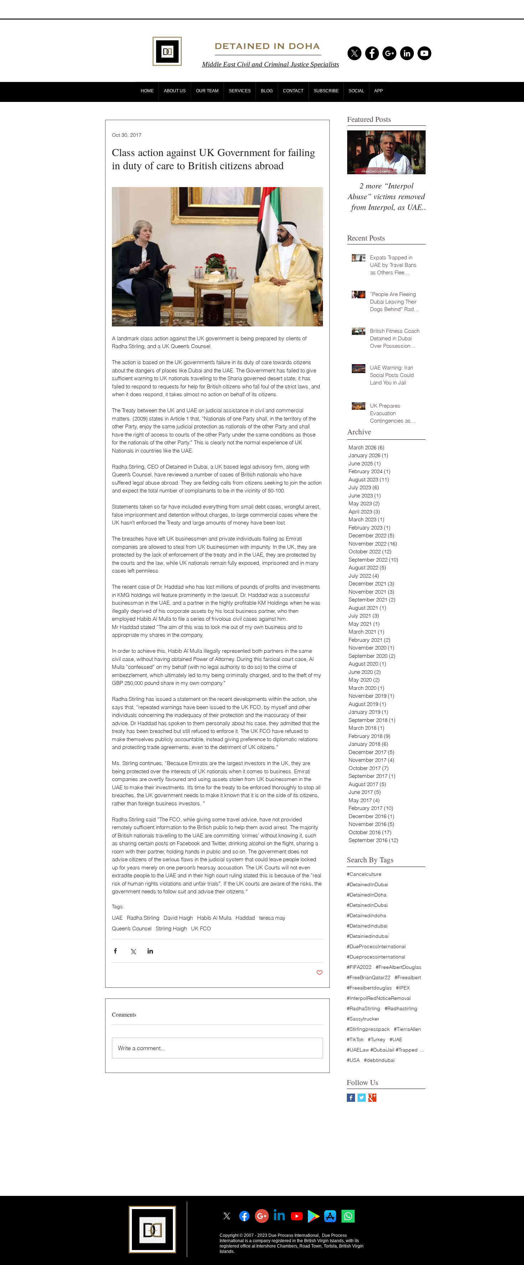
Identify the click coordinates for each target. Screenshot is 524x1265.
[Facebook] (244, 1216)
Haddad (245, 918)
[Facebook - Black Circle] (372, 53)
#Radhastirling (401, 1009)
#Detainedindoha (366, 916)
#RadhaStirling (363, 1009)
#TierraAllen (407, 1029)
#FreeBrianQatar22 (368, 978)
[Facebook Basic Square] (351, 1098)
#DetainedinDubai (367, 905)
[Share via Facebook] (115, 951)
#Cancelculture (364, 874)
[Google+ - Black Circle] (389, 53)
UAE (117, 918)
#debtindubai (379, 1060)
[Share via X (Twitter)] (132, 951)
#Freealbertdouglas (369, 988)
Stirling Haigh (171, 928)
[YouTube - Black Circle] (424, 53)
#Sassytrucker (363, 1019)
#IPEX (403, 988)
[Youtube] (297, 1216)
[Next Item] (414, 152)
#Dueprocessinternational (376, 957)
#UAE (396, 1040)
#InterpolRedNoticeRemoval (379, 998)
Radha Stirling (143, 918)
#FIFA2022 (359, 967)
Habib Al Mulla (214, 918)
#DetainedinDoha (366, 895)
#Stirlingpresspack (368, 1029)
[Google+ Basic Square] (372, 1098)
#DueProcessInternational (376, 947)
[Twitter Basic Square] (362, 1098)
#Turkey (376, 1040)
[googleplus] (262, 1216)
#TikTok (355, 1040)
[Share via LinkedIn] (150, 951)
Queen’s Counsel (131, 928)
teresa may (272, 918)
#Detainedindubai (367, 926)
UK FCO (201, 928)
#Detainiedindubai (368, 936)
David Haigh (178, 918)
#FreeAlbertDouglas (398, 967)
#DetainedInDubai (367, 885)
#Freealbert (408, 978)
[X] (354, 53)
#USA (353, 1060)
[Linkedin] (279, 1216)
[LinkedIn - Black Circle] (407, 53)
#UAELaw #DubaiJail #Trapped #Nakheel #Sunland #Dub (386, 1050)
